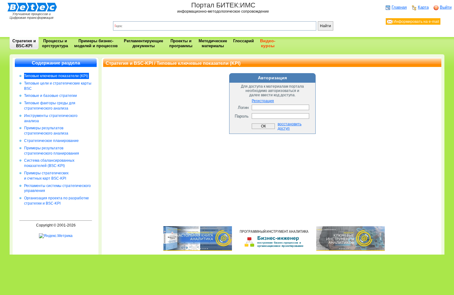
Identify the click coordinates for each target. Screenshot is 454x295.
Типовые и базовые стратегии (50, 95)
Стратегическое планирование (51, 141)
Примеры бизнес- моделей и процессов (96, 43)
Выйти (446, 7)
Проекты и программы (180, 43)
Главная (399, 7)
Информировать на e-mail (416, 21)
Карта (423, 7)
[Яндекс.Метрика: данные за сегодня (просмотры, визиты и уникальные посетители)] (56, 236)
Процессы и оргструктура (55, 43)
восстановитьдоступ (289, 126)
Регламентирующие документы (143, 43)
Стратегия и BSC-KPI (24, 43)
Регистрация (263, 101)
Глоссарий (243, 41)
